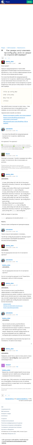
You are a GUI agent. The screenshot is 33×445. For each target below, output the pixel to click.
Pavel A (8, 154)
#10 (17, 366)
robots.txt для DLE (7, 304)
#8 (17, 314)
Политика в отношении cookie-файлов (11, 425)
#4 (17, 231)
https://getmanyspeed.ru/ (17, 149)
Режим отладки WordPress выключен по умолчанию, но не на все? (14, 118)
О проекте (4, 418)
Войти (29, 2)
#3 (17, 176)
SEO (2, 407)
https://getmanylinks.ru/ (17, 147)
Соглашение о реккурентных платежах (11, 427)
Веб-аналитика (5, 411)
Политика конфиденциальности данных (11, 423)
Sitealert (8, 365)
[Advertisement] (16, 8)
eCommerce (4, 416)
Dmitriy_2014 (9, 61)
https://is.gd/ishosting (6, 166)
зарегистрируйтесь (22, 399)
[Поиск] (25, 2)
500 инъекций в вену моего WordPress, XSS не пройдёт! (15, 122)
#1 (17, 130)
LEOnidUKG (9, 129)
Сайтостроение (11, 48)
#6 (17, 261)
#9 (17, 350)
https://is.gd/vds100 (25, 166)
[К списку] (5, 51)
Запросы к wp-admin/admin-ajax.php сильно (13, 305)
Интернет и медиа (6, 413)
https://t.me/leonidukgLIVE (7, 146)
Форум (3, 48)
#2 (17, 155)
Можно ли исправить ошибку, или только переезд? (17, 115)
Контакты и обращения (7, 429)
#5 (17, 247)
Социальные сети (5, 409)
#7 (17, 285)
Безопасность (21, 48)
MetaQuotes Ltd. (11, 433)
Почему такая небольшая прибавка (11, 307)
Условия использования (7, 421)
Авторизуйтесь (9, 399)
